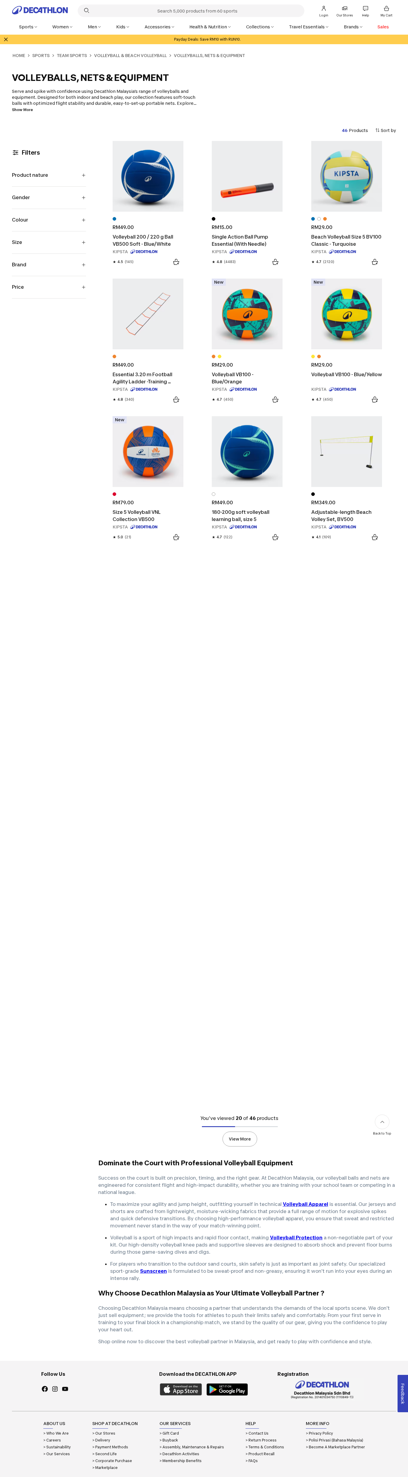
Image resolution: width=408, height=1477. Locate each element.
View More (240, 1138)
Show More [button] (22, 109)
